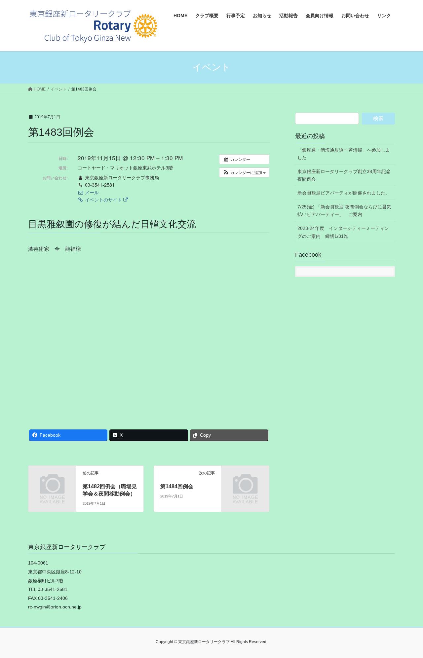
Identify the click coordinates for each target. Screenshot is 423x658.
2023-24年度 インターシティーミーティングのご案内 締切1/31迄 (343, 232)
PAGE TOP (406, 632)
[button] (244, 172)
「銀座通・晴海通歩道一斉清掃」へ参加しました (343, 153)
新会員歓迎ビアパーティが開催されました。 (343, 193)
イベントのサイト (103, 199)
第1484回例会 (176, 486)
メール (91, 192)
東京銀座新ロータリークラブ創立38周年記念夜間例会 (344, 175)
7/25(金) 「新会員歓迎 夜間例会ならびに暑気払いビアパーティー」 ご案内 (344, 210)
